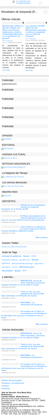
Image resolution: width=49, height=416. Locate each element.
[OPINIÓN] (6, 139)
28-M (24, 271)
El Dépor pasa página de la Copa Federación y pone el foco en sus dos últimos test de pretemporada (23, 218)
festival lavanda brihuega (22, 263)
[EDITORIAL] (7, 148)
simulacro (6, 267)
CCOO (33, 256)
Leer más (6, 70)
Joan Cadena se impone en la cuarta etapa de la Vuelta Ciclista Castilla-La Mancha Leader (23, 229)
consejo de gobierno (11, 256)
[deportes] (6, 195)
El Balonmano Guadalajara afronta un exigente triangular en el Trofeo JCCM (23, 207)
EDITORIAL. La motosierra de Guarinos (31, 303)
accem (15, 267)
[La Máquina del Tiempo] (12, 177)
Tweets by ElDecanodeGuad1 (14, 247)
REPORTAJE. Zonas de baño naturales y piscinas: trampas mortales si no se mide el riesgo (23, 283)
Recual (35, 260)
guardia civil (24, 260)
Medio (18, 271)
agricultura (39, 263)
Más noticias (42, 237)
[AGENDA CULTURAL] (9, 158)
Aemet (26, 256)
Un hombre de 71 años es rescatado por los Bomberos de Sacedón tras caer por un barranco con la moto (24, 314)
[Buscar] (46, 3)
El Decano (9, 40)
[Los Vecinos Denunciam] (12, 186)
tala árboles (7, 271)
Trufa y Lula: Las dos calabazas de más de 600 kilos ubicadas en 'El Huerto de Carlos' (22, 294)
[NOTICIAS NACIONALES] (13, 167)
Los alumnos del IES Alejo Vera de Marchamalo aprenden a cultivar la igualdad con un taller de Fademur (36, 31)
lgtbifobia (6, 263)
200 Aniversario (26, 267)
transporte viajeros (10, 260)
